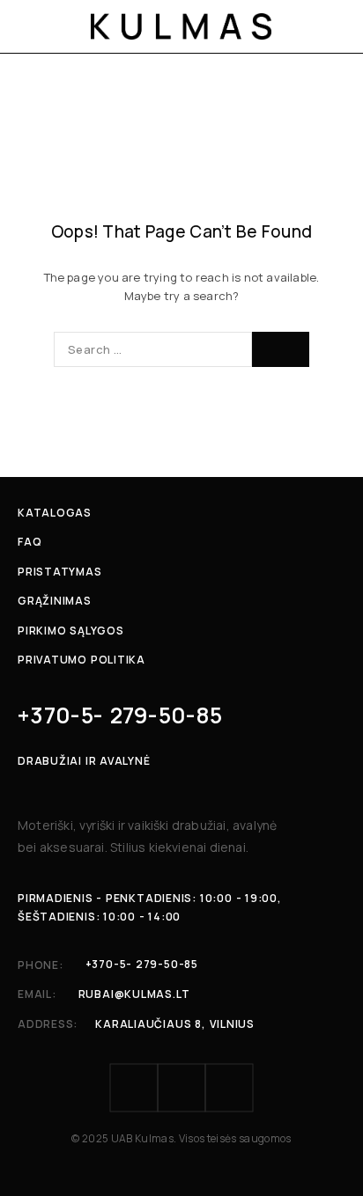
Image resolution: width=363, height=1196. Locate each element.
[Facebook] (134, 1088)
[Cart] (338, 26)
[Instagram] (181, 1088)
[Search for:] (153, 349)
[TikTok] (229, 1088)
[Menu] (28, 26)
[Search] (280, 349)
